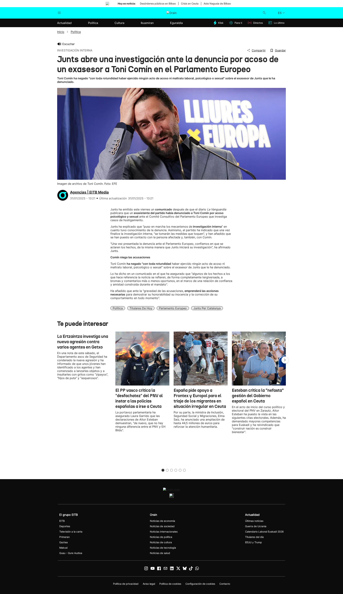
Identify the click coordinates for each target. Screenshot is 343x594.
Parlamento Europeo (173, 308)
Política (118, 308)
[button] (285, 360)
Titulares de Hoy (141, 308)
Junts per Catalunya (207, 308)
